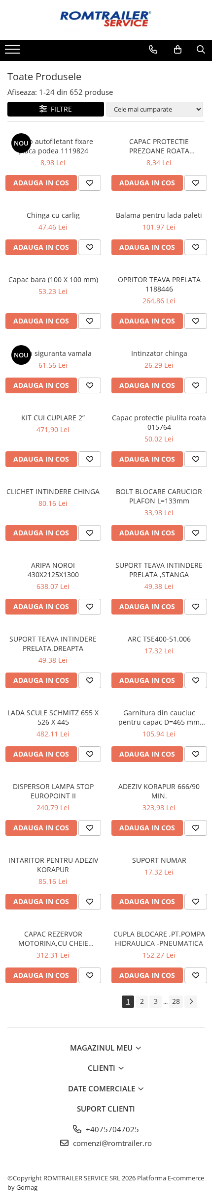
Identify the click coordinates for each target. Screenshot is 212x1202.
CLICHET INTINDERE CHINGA (53, 491)
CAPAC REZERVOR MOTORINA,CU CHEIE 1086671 (53, 938)
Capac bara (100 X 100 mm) (53, 279)
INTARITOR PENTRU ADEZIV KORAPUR (53, 864)
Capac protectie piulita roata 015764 (159, 422)
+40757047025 (111, 1129)
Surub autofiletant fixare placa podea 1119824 (53, 146)
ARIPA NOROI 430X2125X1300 (53, 569)
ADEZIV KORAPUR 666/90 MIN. (159, 791)
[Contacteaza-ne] (153, 49)
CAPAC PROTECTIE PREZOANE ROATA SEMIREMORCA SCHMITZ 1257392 (159, 146)
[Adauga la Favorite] (89, 183)
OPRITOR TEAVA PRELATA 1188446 (159, 284)
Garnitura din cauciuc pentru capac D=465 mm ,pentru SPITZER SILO (159, 717)
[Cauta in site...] (201, 49)
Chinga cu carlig (53, 215)
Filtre (59, 109)
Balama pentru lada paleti (159, 215)
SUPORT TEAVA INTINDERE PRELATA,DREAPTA (53, 643)
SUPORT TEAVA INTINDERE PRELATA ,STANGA (159, 569)
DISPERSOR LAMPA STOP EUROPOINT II (53, 791)
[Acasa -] (106, 19)
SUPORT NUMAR (159, 860)
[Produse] (13, 52)
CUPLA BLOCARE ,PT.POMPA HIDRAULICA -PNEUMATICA (159, 938)
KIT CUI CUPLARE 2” (53, 417)
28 (176, 1001)
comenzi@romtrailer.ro (111, 1143)
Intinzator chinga (159, 353)
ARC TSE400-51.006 (159, 639)
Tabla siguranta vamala (53, 353)
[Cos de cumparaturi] (177, 49)
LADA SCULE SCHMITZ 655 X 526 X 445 (53, 717)
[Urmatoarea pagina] (190, 1002)
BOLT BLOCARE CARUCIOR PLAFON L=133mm (159, 496)
